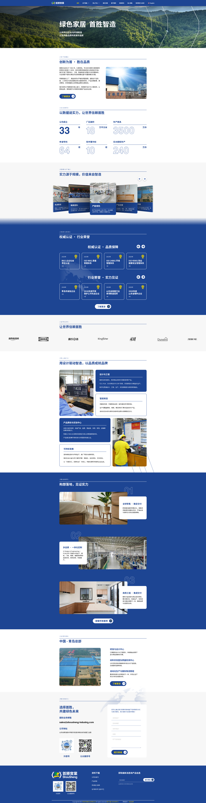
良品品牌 (131, 802)
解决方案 (105, 3)
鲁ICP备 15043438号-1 (113, 802)
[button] (140, 179)
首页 (78, 3)
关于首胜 (84, 3)
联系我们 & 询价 (140, 3)
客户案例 (113, 3)
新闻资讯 (121, 3)
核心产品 (95, 3)
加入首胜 (130, 3)
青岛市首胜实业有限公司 (89, 802)
